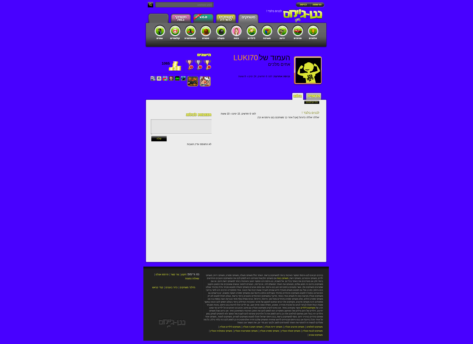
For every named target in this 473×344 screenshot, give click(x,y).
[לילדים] (252, 30)
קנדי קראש (157, 287)
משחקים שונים (316, 335)
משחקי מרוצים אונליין (294, 327)
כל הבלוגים (312, 102)
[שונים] (160, 30)
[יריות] (282, 30)
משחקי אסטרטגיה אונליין (246, 331)
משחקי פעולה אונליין (290, 331)
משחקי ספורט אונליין (269, 331)
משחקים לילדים (308, 307)
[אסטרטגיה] (190, 30)
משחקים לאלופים (315, 327)
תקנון (183, 274)
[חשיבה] (267, 30)
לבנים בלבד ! (310, 113)
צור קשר (175, 274)
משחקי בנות (282, 278)
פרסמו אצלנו (162, 274)
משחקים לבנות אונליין (312, 331)
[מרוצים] (298, 30)
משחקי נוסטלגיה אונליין (221, 331)
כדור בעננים (171, 287)
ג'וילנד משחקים (187, 287)
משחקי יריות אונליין (273, 327)
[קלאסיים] (175, 30)
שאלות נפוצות (192, 278)
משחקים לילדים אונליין (230, 327)
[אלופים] (313, 30)
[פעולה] (221, 30)
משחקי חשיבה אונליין (253, 327)
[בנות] (236, 30)
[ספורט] (206, 30)
